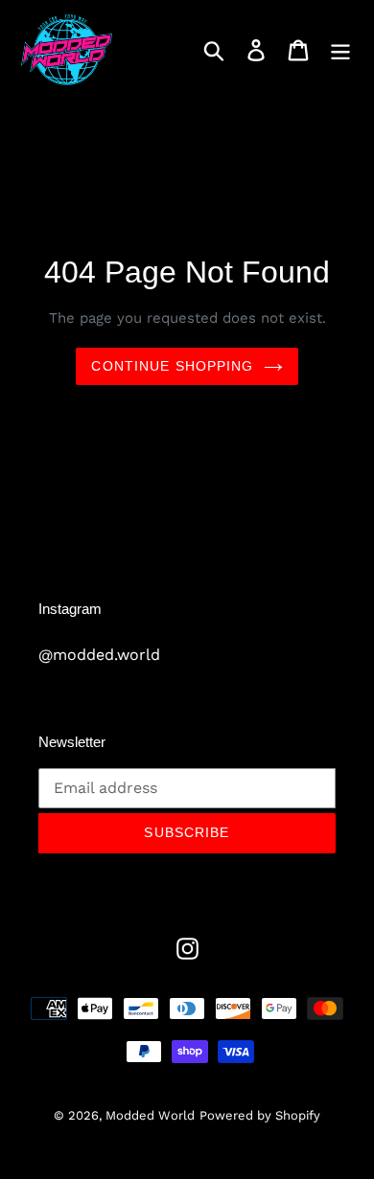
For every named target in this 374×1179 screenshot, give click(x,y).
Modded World (150, 1115)
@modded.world (99, 655)
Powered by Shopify (259, 1115)
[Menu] (340, 50)
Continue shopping (172, 366)
